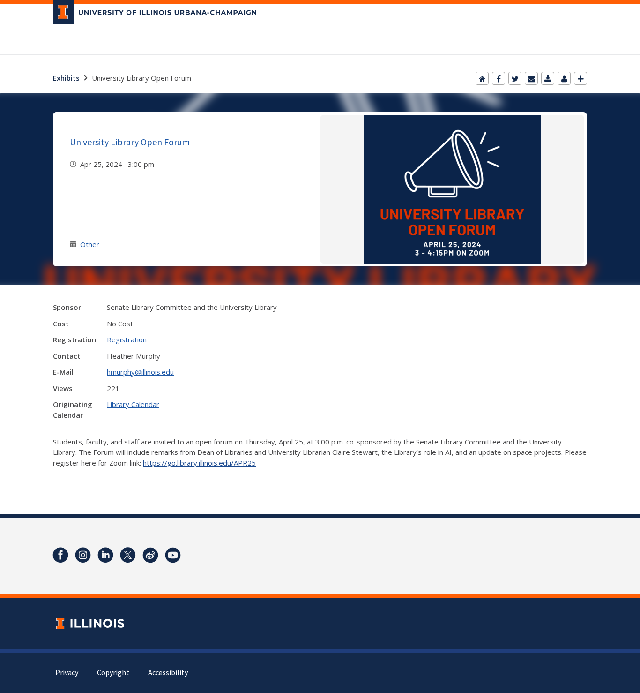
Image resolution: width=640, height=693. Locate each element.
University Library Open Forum (130, 142)
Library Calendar (133, 404)
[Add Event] (580, 78)
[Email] (531, 78)
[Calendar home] (482, 78)
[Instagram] (83, 555)
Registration (127, 339)
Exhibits (66, 78)
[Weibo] (150, 555)
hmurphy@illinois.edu (140, 372)
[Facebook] (498, 78)
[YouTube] (173, 555)
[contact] (564, 78)
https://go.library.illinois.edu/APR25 (199, 462)
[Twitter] (514, 78)
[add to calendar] (547, 78)
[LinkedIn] (105, 555)
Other (89, 244)
